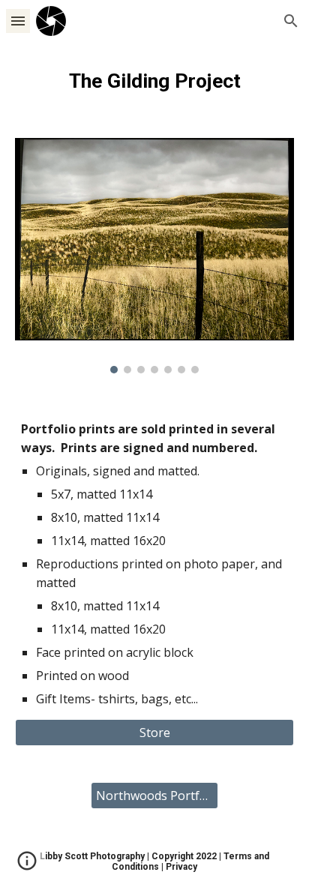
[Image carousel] (154, 255)
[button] (18, 20)
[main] (154, 81)
